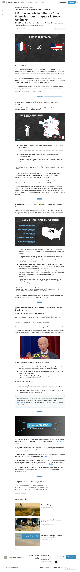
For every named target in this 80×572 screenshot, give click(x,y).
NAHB (26, 451)
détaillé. (22, 402)
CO (46, 456)
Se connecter (63, 2)
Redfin (51, 464)
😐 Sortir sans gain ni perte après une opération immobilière (33, 487)
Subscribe (71, 2)
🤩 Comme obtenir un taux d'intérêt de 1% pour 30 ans (32, 485)
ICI (31, 322)
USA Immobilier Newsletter (21, 7)
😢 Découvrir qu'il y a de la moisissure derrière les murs (32, 489)
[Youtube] (56, 562)
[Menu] (77, 2)
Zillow (24, 471)
